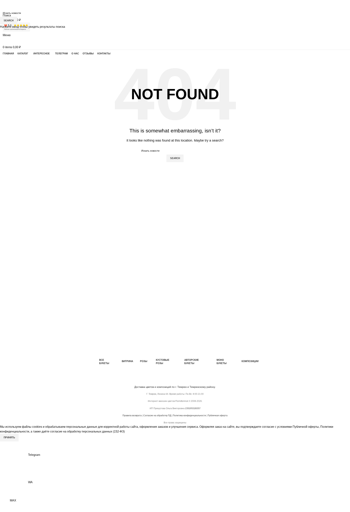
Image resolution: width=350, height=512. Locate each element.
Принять (9, 437)
